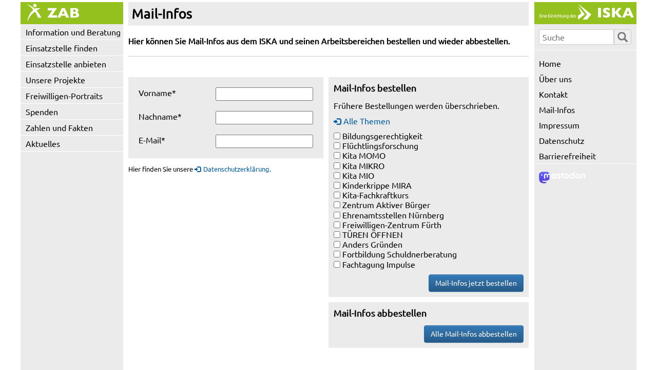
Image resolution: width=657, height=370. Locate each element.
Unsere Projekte (55, 80)
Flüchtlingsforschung (380, 145)
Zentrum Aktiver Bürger (386, 204)
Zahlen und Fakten (59, 127)
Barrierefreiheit (567, 156)
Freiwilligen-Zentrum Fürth (391, 224)
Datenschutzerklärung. (237, 168)
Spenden (42, 111)
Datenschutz (562, 140)
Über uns (555, 78)
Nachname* (160, 116)
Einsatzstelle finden (62, 48)
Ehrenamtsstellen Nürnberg (393, 215)
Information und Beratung (73, 32)
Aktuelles (43, 143)
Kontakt (553, 94)
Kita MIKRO (363, 165)
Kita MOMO (363, 155)
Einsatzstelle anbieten (66, 64)
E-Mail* (152, 140)
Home (550, 63)
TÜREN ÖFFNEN (372, 234)
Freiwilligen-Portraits (64, 95)
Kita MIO (358, 175)
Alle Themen (366, 121)
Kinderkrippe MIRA (377, 185)
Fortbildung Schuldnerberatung (399, 254)
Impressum (559, 125)
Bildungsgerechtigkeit (382, 136)
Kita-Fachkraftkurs (375, 195)
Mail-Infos (557, 109)
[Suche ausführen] (622, 37)
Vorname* (157, 92)
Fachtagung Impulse (378, 264)
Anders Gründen (372, 244)
